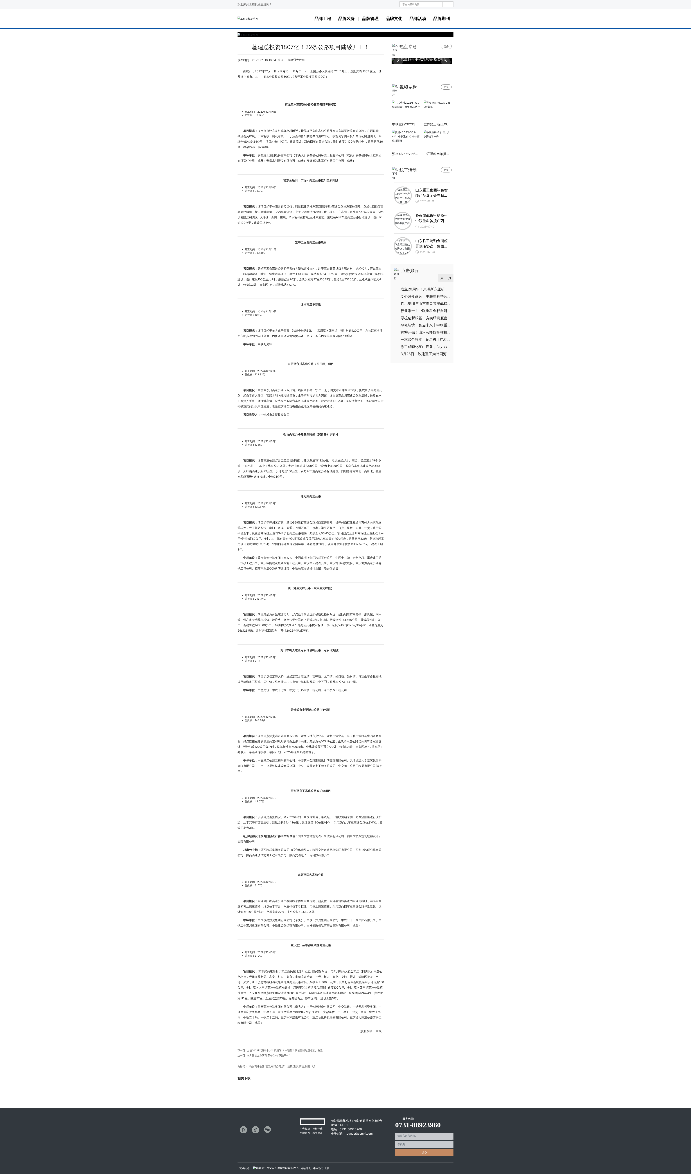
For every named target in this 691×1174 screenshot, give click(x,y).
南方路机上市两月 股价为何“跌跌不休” (268, 1055)
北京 (326, 1168)
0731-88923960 (351, 1129)
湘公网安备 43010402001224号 (280, 1167)
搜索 (447, 4)
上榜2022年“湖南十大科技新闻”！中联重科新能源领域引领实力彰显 (285, 1050)
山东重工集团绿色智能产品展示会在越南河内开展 (431, 195)
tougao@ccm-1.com (359, 1133)
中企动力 (318, 1168)
